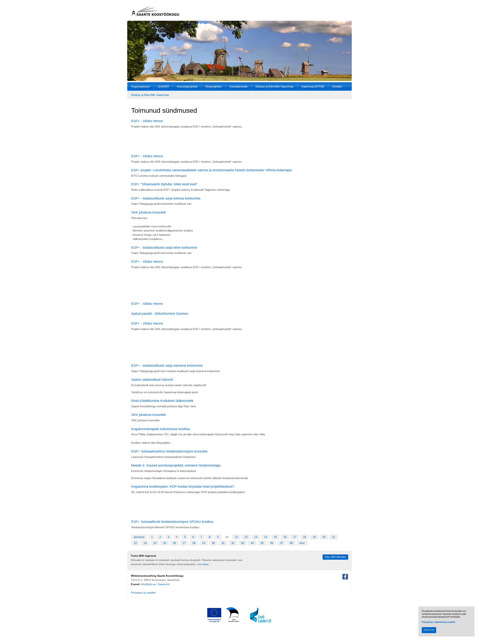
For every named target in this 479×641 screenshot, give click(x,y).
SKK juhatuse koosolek (148, 212)
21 (333, 537)
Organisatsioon (140, 86)
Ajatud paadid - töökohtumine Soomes (159, 313)
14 (265, 537)
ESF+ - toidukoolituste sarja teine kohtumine (164, 247)
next (302, 543)
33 (242, 543)
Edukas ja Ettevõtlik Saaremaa (274, 86)
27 (184, 543)
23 (145, 543)
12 (246, 537)
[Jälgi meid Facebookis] (345, 577)
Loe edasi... (204, 564)
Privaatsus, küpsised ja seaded (438, 622)
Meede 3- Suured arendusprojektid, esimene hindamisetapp (175, 465)
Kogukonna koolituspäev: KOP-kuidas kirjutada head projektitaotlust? (182, 486)
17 (294, 537)
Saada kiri (164, 584)
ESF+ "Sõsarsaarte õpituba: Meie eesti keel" (164, 184)
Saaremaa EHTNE (312, 86)
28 (193, 543)
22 (135, 543)
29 (203, 543)
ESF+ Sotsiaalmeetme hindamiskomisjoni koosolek (169, 451)
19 (314, 537)
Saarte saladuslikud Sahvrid (152, 379)
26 (174, 543)
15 (275, 537)
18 (304, 537)
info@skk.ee (148, 584)
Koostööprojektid (187, 86)
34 (252, 543)
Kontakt (337, 86)
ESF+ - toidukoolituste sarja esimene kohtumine (167, 365)
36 (271, 543)
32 (232, 543)
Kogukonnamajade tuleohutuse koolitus (160, 429)
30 (213, 543)
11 (236, 537)
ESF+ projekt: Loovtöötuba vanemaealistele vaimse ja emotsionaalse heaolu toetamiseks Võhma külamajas (211, 170)
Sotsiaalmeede (238, 86)
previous (139, 537)
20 (323, 537)
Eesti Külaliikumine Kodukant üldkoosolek (162, 401)
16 (284, 537)
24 (154, 543)
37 (281, 543)
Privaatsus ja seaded (143, 592)
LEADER (163, 86)
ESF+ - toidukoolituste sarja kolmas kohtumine (166, 198)
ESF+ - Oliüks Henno (147, 121)
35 (261, 543)
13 (255, 537)
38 (291, 543)
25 (164, 543)
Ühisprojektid (213, 86)
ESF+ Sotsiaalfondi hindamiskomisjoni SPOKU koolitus (172, 522)
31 (223, 543)
